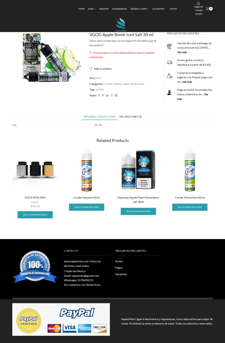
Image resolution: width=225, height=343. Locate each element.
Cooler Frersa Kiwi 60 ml (190, 197)
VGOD (99, 89)
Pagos (119, 267)
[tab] (100, 116)
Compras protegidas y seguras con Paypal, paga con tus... (194, 77)
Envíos (173, 8)
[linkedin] (107, 95)
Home (82, 8)
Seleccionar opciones (35, 214)
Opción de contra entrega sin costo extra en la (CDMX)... (194, 47)
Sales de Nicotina (133, 83)
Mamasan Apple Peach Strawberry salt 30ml (138, 199)
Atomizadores (119, 8)
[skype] (115, 95)
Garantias (121, 274)
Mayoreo (104, 8)
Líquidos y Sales (139, 8)
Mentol (117, 83)
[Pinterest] (103, 95)
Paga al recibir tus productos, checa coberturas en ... (194, 94)
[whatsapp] (112, 95)
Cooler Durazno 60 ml (86, 197)
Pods (91, 8)
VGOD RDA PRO (35, 197)
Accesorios (158, 8)
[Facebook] (99, 95)
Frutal (108, 83)
